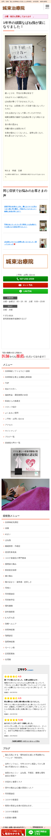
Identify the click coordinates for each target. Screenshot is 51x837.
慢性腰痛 (9, 606)
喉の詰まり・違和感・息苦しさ (18, 582)
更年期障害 (10, 612)
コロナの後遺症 (11, 800)
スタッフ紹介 (10, 407)
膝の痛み (9, 576)
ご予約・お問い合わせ (14, 419)
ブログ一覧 (10, 437)
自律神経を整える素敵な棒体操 (18, 377)
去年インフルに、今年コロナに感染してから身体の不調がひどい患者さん (25, 765)
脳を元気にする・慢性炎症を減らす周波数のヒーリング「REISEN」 (25, 756)
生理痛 (8, 659)
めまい (8, 534)
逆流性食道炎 (10, 552)
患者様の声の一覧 (12, 443)
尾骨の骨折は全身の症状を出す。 (19, 806)
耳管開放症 (10, 594)
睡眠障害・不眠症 (12, 546)
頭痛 (7, 528)
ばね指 (8, 540)
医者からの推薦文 (12, 401)
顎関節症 (9, 636)
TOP (7, 383)
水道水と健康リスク (13, 782)
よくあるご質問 (11, 413)
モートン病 (10, 648)
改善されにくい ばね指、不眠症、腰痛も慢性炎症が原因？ (25, 774)
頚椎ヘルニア (10, 624)
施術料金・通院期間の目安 (16, 395)
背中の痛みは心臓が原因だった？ (19, 788)
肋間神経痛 (10, 642)
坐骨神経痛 (10, 630)
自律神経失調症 (11, 522)
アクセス (9, 425)
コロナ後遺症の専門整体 (15, 558)
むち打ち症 (10, 618)
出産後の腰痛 (10, 818)
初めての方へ (10, 389)
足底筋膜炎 (10, 654)
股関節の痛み (10, 564)
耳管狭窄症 (10, 600)
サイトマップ (10, 431)
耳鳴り (8, 588)
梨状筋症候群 (10, 570)
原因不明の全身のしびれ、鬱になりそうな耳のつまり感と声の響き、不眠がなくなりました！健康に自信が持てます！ (20, 209)
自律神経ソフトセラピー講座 (17, 371)
